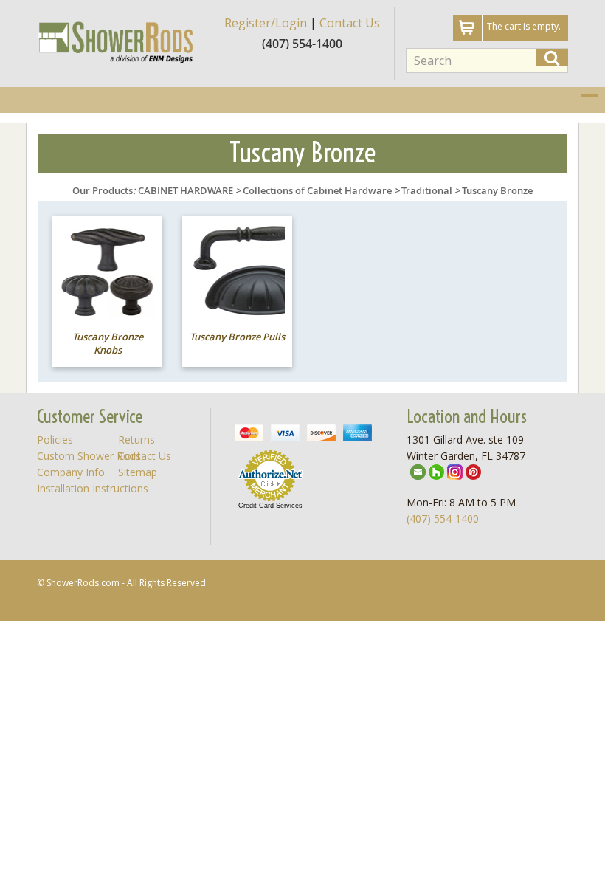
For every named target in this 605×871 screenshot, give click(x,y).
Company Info (71, 472)
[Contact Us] (418, 471)
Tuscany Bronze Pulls (237, 336)
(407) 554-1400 (443, 519)
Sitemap (137, 472)
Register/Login (265, 23)
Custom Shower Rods (89, 456)
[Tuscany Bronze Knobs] (107, 270)
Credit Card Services (270, 505)
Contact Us (349, 23)
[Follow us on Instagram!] (455, 471)
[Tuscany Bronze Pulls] (237, 270)
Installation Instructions (92, 488)
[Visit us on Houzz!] (436, 471)
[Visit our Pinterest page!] (473, 471)
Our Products (102, 190)
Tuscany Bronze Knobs (107, 343)
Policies (55, 440)
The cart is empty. (524, 26)
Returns (136, 440)
